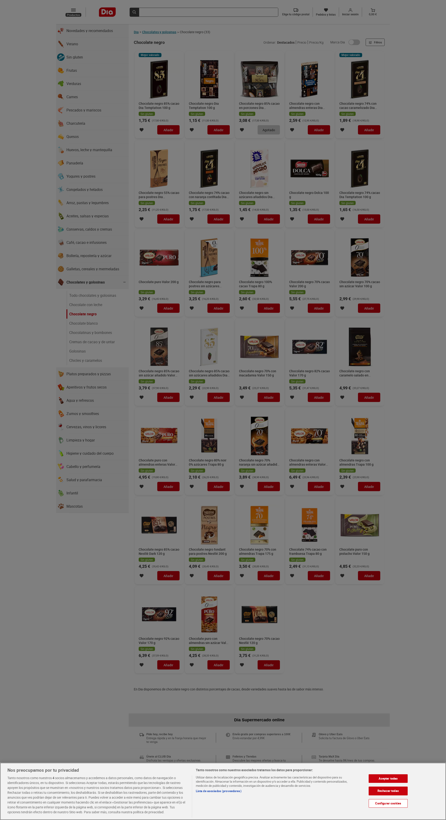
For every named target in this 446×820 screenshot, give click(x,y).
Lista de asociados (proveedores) (219, 791)
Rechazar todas (388, 791)
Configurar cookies (388, 803)
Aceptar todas (388, 778)
